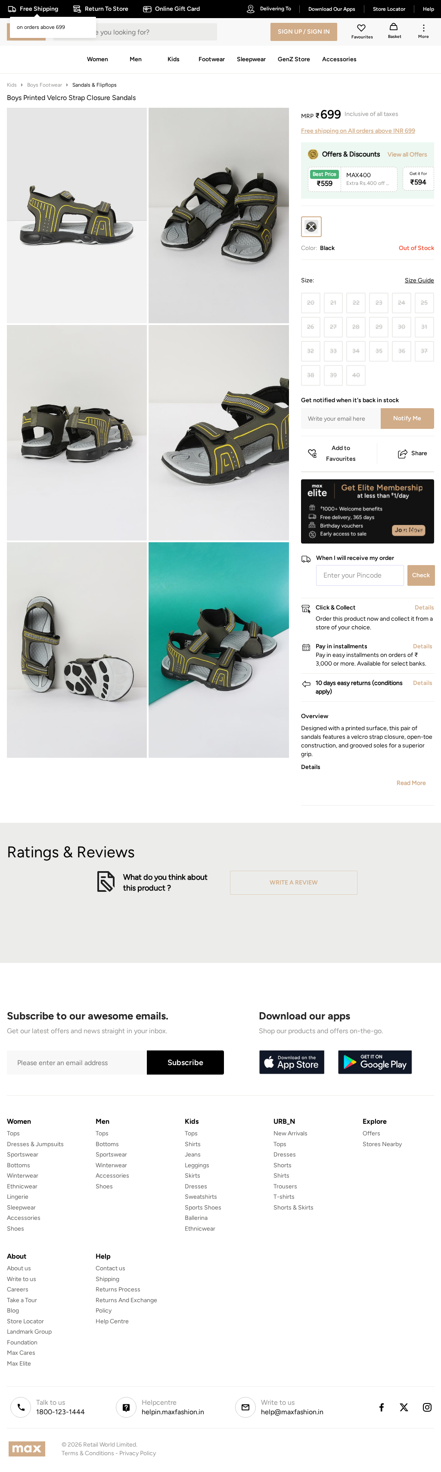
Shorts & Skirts (293, 1207)
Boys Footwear (44, 85)
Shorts (282, 1165)
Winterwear (22, 1175)
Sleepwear (21, 1207)
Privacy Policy (137, 1453)
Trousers (285, 1186)
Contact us (110, 1268)
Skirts (192, 1175)
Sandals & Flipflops (94, 85)
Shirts (193, 1144)
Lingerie (17, 1196)
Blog (13, 1310)
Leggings (197, 1165)
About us (19, 1268)
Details (412, 529)
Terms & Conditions (88, 1453)
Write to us (21, 1279)
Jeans (193, 1154)
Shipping (107, 1279)
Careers (17, 1289)
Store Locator (25, 1321)
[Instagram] (427, 1407)
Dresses (196, 1186)
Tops (13, 1133)
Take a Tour (22, 1300)
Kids (12, 85)
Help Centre (112, 1321)
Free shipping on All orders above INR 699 (358, 130)
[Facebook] (381, 1407)
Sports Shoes (203, 1207)
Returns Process (118, 1289)
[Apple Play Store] (291, 1062)
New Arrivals (290, 1133)
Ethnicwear (22, 1186)
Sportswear (22, 1154)
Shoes (15, 1228)
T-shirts (284, 1196)
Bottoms (18, 1165)
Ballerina (196, 1218)
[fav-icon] (362, 29)
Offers (371, 1133)
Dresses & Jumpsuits (35, 1144)
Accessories (23, 1218)
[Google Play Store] (375, 1062)
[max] (29, 1449)
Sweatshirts (201, 1196)
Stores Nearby (382, 1144)
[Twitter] (404, 1407)
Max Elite (19, 1363)
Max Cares (21, 1352)
